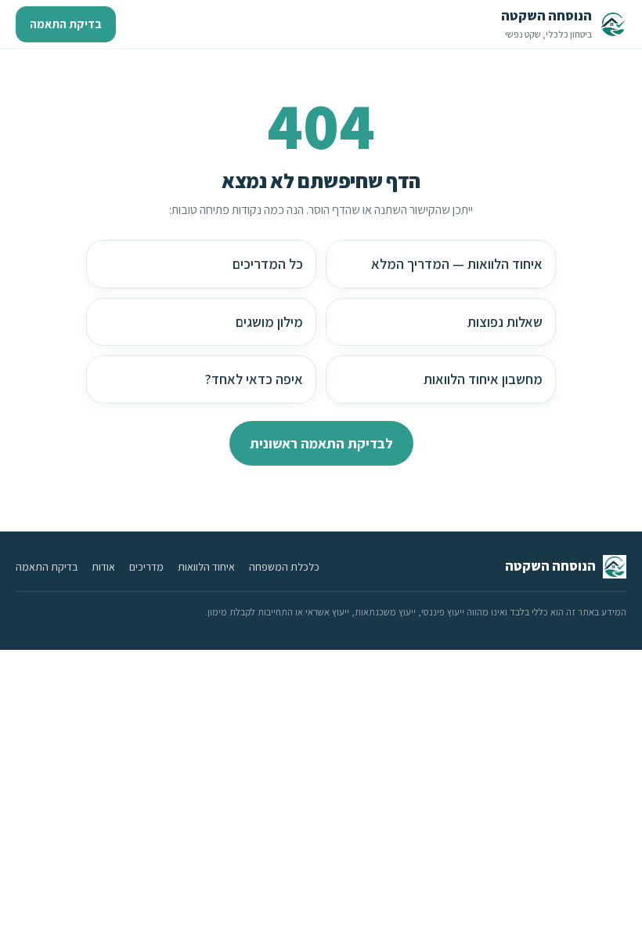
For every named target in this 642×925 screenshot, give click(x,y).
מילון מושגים (269, 322)
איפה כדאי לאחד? (254, 379)
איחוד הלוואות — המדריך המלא (457, 264)
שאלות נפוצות (505, 322)
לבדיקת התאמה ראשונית (321, 443)
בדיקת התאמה (66, 23)
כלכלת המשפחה (284, 567)
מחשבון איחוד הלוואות (483, 379)
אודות (103, 567)
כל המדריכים (268, 264)
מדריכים (146, 567)
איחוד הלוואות (206, 567)
